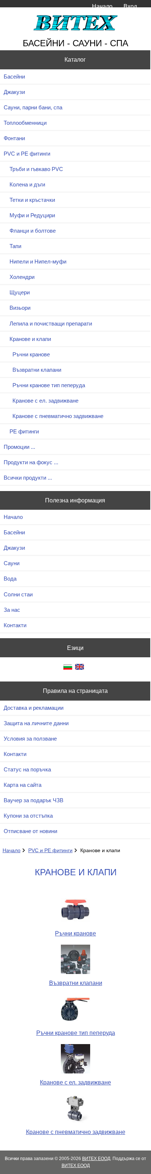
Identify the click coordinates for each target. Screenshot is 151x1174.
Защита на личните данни (36, 723)
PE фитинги (21, 431)
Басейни (14, 76)
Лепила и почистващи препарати (48, 323)
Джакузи (14, 92)
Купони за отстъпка (28, 816)
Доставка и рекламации (33, 708)
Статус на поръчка (27, 769)
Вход (130, 6)
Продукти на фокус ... (31, 462)
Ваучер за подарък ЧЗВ (33, 800)
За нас (12, 610)
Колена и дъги (24, 184)
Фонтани (14, 138)
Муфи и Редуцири (29, 215)
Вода (10, 578)
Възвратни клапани (32, 370)
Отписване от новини (30, 831)
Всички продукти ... (28, 478)
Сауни (11, 563)
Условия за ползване (30, 738)
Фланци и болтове (30, 231)
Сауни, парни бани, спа (33, 107)
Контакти (15, 625)
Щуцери (17, 292)
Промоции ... (19, 447)
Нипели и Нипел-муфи (35, 261)
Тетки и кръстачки (29, 200)
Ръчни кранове (27, 354)
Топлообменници (25, 123)
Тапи (12, 246)
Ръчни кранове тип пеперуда (44, 385)
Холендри (19, 277)
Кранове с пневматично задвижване (53, 416)
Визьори (17, 308)
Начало (102, 6)
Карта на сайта (22, 785)
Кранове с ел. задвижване (41, 400)
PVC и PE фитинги (50, 850)
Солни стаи (18, 594)
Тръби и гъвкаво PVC (33, 169)
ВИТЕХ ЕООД (96, 1158)
